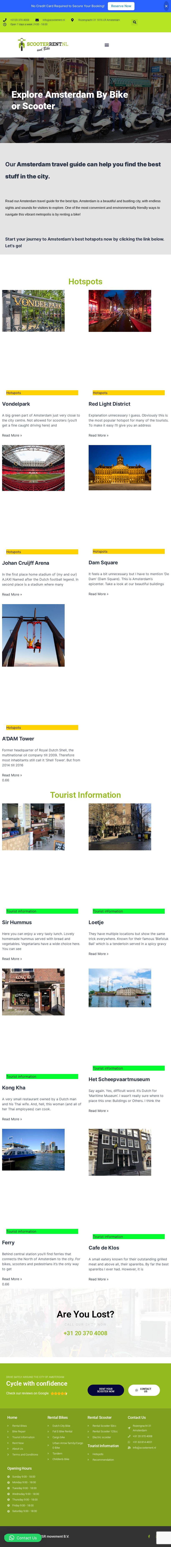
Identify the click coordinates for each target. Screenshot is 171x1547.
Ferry (8, 1243)
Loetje (96, 922)
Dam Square (103, 563)
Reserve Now (121, 6)
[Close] (166, 6)
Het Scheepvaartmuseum (119, 1079)
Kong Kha (13, 1088)
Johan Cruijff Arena (25, 563)
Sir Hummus (17, 922)
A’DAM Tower (18, 739)
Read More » (12, 435)
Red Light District (109, 404)
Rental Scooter (100, 1417)
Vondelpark (16, 404)
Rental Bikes (58, 1417)
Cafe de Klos (104, 1248)
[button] (134, 22)
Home (12, 1417)
